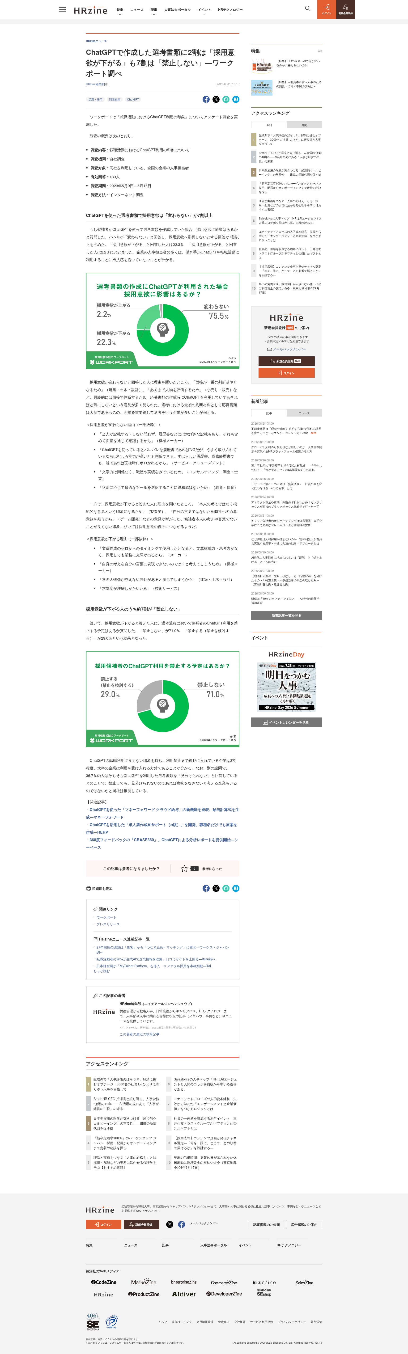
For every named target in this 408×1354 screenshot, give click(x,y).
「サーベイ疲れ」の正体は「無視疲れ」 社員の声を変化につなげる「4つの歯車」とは (286, 486)
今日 (269, 125)
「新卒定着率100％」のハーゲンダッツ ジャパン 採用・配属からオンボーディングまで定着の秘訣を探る (125, 1142)
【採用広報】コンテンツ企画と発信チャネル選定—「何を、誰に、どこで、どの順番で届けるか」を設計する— (205, 1142)
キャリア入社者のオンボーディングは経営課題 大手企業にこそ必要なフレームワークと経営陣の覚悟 (286, 523)
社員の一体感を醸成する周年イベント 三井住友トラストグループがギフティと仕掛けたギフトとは (205, 1123)
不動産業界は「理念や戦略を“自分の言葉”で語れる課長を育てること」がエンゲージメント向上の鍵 (286, 430)
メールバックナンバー (289, 349)
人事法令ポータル (177, 9)
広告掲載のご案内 (304, 1224)
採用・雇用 (95, 99)
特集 (120, 9)
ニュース (137, 9)
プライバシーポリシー (292, 1322)
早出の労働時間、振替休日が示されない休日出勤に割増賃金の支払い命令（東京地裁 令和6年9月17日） (205, 1162)
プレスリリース (108, 924)
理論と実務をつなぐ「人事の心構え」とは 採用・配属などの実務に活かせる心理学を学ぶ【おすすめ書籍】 (127, 1162)
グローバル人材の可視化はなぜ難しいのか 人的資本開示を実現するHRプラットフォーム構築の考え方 (286, 449)
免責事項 (224, 1322)
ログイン (289, 373)
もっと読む (101, 970)
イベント (204, 9)
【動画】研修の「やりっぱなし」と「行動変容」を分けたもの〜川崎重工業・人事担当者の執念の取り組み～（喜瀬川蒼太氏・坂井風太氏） (286, 580)
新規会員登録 (288, 361)
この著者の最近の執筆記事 (139, 1034)
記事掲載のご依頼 (266, 1224)
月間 (304, 125)
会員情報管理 (204, 1322)
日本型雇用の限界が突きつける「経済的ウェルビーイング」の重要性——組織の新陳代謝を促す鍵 (125, 1123)
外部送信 (316, 1322)
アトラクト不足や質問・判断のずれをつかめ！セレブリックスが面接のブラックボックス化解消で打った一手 (286, 504)
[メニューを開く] (62, 9)
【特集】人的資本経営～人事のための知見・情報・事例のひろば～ (299, 84)
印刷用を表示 (102, 888)
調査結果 (114, 99)
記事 (154, 9)
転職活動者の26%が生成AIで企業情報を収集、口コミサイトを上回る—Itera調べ (156, 959)
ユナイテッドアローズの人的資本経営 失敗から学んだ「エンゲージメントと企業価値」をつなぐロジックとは (205, 1103)
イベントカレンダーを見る (289, 722)
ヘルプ (163, 1322)
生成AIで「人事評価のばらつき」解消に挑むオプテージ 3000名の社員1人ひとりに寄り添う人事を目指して (126, 1084)
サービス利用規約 (261, 1322)
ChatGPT (133, 99)
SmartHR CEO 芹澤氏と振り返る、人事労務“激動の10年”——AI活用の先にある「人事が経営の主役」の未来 (126, 1103)
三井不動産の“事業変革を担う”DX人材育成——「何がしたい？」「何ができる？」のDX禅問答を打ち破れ (286, 467)
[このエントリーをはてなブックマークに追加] (235, 99)
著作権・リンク (182, 1322)
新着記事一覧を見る (287, 615)
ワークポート (106, 917)
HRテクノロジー (230, 9)
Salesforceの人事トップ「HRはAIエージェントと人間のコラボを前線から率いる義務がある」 (205, 1084)
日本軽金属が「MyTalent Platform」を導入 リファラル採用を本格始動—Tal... (155, 965)
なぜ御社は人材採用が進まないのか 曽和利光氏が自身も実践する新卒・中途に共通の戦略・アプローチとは (286, 541)
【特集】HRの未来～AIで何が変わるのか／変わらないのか (298, 63)
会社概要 (240, 1322)
